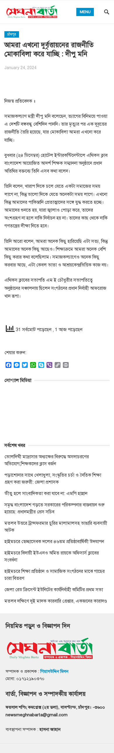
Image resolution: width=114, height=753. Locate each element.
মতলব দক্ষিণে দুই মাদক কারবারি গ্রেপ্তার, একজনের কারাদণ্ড (55, 601)
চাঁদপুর (11, 34)
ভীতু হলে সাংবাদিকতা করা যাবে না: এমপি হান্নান (45, 493)
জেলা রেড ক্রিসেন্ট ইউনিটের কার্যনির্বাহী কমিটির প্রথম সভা (53, 590)
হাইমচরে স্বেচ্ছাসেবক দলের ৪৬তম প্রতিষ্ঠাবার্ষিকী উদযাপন (54, 542)
